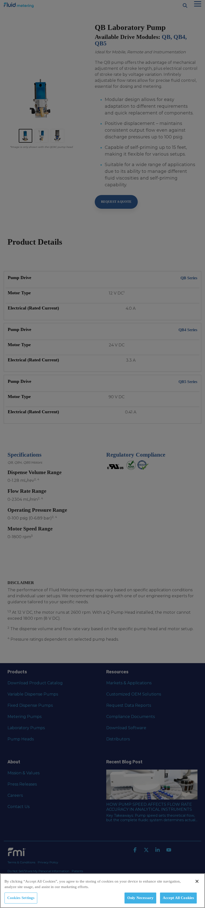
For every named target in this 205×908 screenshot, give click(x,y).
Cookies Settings (20, 898)
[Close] (197, 881)
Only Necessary (140, 898)
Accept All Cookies (178, 898)
